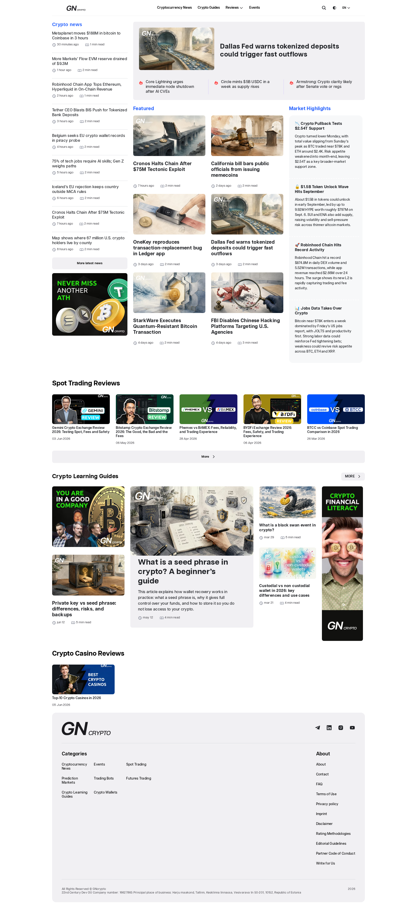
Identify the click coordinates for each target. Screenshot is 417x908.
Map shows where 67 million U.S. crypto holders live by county (88, 240)
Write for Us (325, 863)
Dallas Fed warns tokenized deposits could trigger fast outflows (279, 50)
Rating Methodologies (333, 834)
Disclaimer (324, 824)
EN (344, 7)
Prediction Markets (70, 780)
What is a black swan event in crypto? (287, 527)
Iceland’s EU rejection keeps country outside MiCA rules (85, 189)
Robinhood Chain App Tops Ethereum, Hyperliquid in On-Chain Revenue (87, 87)
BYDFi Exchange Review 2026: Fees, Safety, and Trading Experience (267, 432)
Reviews (232, 7)
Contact (322, 774)
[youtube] (352, 728)
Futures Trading (138, 778)
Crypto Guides (209, 7)
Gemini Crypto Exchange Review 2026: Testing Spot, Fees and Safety (81, 430)
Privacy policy (327, 804)
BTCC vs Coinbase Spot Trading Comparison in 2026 (332, 430)
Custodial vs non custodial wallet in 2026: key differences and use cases (284, 591)
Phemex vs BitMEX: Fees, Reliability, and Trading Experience (208, 430)
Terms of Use (326, 794)
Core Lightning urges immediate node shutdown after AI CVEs (170, 87)
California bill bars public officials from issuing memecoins (240, 169)
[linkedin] (329, 728)
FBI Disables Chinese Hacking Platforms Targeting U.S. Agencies (245, 326)
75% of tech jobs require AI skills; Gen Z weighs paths (88, 163)
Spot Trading (136, 764)
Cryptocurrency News (174, 7)
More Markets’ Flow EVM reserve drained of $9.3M (89, 61)
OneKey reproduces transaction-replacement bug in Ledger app (167, 248)
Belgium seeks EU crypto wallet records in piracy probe (88, 138)
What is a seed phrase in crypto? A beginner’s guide (183, 571)
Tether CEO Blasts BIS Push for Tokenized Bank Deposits (89, 112)
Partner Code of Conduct (335, 853)
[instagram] (341, 728)
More (205, 456)
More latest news (89, 263)
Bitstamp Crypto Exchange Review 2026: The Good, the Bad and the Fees (144, 432)
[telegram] (317, 728)
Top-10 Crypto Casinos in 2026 (76, 698)
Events (254, 7)
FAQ (319, 784)
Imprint (321, 814)
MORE (350, 476)
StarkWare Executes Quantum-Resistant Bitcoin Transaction (165, 326)
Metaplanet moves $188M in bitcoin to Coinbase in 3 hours (86, 35)
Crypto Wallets (105, 792)
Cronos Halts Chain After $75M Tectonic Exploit (88, 215)
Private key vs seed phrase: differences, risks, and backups (84, 609)
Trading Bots (104, 778)
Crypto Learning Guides (85, 476)
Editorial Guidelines (331, 843)
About (321, 764)
